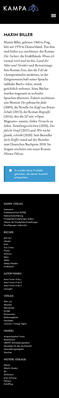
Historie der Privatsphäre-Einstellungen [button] (21, 222)
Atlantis (7, 365)
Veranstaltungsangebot (14, 349)
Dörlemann (9, 374)
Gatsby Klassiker (11, 263)
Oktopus (7, 380)
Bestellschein (9, 339)
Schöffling (8, 384)
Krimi (6, 244)
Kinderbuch (9, 266)
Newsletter (8, 320)
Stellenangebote (11, 317)
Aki (5, 371)
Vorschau (8, 352)
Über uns (8, 301)
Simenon (8, 253)
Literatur (7, 241)
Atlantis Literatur (11, 368)
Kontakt (7, 310)
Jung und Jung (10, 377)
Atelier (7, 260)
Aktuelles (8, 304)
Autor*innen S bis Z (13, 285)
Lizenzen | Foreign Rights (15, 323)
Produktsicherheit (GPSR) (15, 212)
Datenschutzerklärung (13, 215)
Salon (6, 257)
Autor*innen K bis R (13, 282)
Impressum (8, 209)
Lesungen (8, 288)
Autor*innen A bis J (12, 279)
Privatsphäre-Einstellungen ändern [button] (19, 218)
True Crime (9, 247)
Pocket (7, 250)
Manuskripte (9, 307)
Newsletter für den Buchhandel (18, 346)
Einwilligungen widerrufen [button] (15, 225)
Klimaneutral (9, 314)
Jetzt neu (7, 237)
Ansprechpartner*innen (14, 336)
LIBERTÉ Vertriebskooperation (17, 342)
